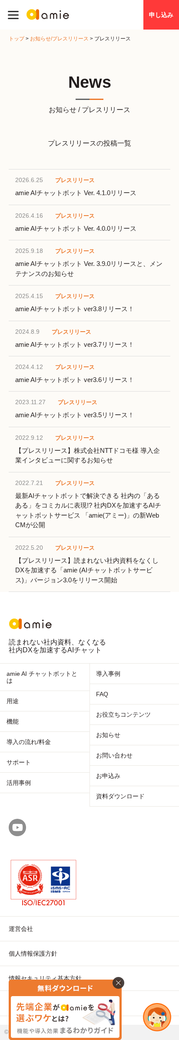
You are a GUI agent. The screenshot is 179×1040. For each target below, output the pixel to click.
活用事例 (19, 782)
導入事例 (108, 673)
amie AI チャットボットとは (42, 677)
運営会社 (21, 928)
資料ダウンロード (120, 796)
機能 (13, 721)
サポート (19, 762)
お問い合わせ (114, 755)
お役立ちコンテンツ (123, 714)
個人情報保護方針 (33, 953)
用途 (13, 701)
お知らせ (108, 734)
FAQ (102, 694)
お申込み (108, 775)
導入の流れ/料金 (29, 741)
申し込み (161, 14)
